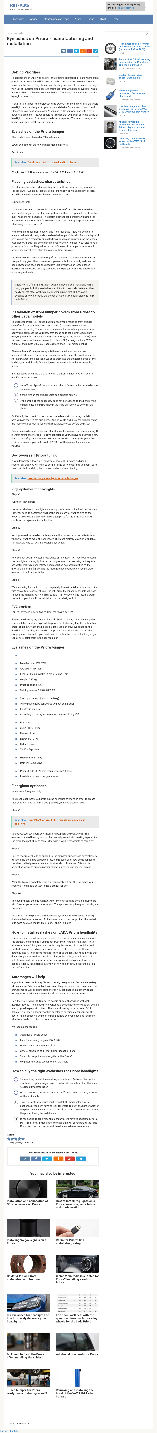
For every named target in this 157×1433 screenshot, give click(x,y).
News (78, 19)
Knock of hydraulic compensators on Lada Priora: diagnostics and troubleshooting (132, 126)
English (14, 1431)
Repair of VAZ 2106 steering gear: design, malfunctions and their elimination (134, 62)
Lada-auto (18, 19)
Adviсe (34, 19)
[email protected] (125, 8)
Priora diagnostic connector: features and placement (132, 93)
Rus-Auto (19, 5)
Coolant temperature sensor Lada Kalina (131, 76)
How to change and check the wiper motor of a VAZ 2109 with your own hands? (134, 109)
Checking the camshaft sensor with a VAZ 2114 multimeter (132, 141)
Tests (115, 19)
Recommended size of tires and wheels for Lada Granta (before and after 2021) (134, 46)
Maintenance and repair (56, 19)
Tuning (90, 19)
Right (103, 19)
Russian (4, 1431)
